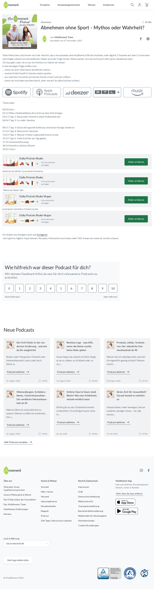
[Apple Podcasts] (47, 92)
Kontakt (45, 487)
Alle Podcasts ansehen (16, 442)
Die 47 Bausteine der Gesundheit (20, 499)
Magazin (45, 511)
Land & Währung (11, 538)
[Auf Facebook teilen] (140, 38)
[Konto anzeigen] (139, 4)
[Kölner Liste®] (144, 573)
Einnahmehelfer (48, 506)
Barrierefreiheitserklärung (90, 511)
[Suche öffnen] (132, 4)
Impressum (83, 487)
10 (113, 288)
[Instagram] (141, 470)
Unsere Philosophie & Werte (17, 494)
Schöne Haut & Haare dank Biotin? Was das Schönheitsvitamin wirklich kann (82, 395)
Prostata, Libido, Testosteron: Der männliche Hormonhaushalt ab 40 (131, 346)
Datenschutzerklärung (89, 496)
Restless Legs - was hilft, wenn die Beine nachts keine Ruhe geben (80, 346)
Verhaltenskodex (86, 520)
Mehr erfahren (136, 161)
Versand (45, 496)
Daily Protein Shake (31, 158)
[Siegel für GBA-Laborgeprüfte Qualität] (130, 573)
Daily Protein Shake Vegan (35, 196)
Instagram (42, 234)
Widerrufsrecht (85, 501)
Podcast (45, 516)
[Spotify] (16, 92)
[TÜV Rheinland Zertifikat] (109, 573)
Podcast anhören (16, 371)
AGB (80, 491)
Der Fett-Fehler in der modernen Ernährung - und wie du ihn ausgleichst (32, 346)
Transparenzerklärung (88, 506)
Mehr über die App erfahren (129, 493)
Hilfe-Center (47, 491)
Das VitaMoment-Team (15, 504)
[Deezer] (77, 92)
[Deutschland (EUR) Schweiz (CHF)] (27, 543)
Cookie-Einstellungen (88, 525)
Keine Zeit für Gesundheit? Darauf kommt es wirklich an (131, 395)
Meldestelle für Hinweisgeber (92, 516)
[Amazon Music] (137, 92)
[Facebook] (148, 470)
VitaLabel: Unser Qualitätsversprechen (14, 488)
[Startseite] (11, 5)
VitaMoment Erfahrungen (16, 509)
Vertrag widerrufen (18, 560)
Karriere (7, 514)
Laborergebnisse (49, 501)
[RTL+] (107, 92)
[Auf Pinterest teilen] (148, 38)
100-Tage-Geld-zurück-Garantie (56, 520)
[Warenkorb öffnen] (146, 4)
